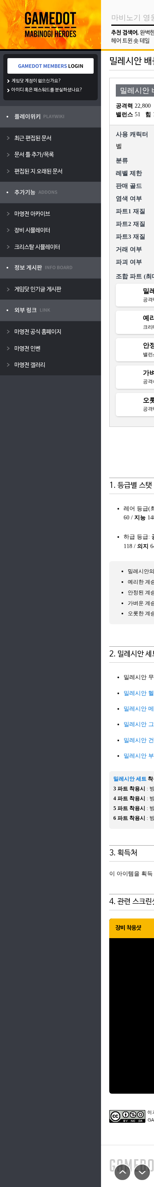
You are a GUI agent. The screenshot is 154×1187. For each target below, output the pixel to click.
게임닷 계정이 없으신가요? (36, 81)
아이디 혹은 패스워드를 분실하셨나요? (47, 90)
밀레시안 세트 (130, 779)
